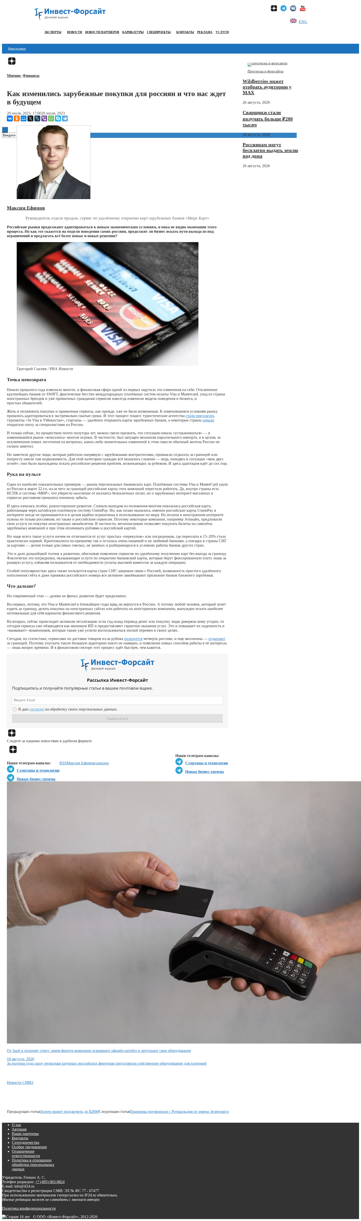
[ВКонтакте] (10, 118)
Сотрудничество (25, 1142)
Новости (74, 32)
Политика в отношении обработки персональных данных (33, 1164)
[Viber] (44, 118)
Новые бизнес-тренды (204, 772)
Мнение (14, 75)
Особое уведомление (29, 1147)
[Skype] (58, 118)
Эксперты (52, 32)
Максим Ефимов (26, 207)
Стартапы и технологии (206, 763)
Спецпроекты (159, 32)
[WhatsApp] (51, 118)
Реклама (204, 32)
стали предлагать (200, 416)
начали (208, 420)
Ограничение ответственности (26, 1153)
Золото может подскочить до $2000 (69, 1111)
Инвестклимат (17, 48)
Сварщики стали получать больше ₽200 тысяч (268, 118)
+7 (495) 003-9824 (50, 1182)
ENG (303, 22)
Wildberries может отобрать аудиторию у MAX (267, 86)
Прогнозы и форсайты (265, 71)
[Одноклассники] (17, 118)
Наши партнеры (25, 1134)
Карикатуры (133, 32)
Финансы (31, 75)
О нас (16, 1125)
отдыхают (216, 639)
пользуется (133, 639)
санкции (102, 763)
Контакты (185, 32)
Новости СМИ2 (20, 1082)
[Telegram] (65, 118)
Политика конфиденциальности (29, 1208)
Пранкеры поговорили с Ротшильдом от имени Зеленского (179, 1111)
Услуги (222, 32)
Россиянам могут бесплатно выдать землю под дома (270, 150)
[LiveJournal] (37, 118)
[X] (30, 118)
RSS (63, 763)
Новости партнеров (102, 32)
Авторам (19, 1129)
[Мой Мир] (24, 118)
